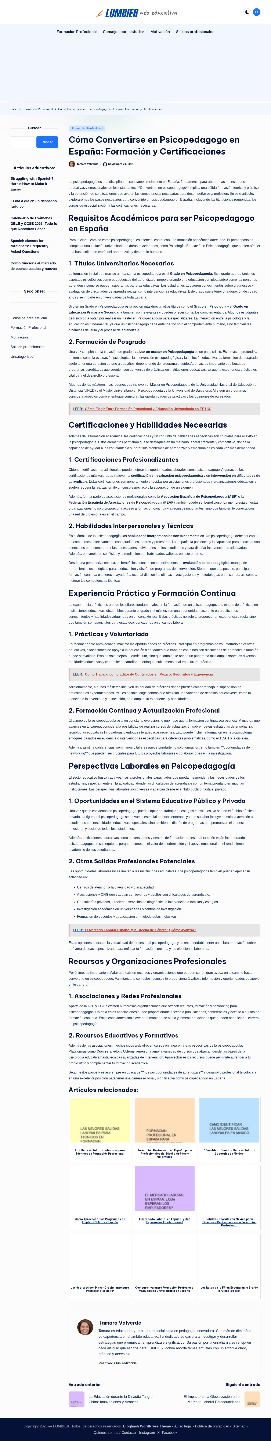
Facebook (169, 1433)
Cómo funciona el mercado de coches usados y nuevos (34, 266)
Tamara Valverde (119, 1322)
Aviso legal (183, 1426)
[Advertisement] (135, 71)
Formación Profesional (87, 128)
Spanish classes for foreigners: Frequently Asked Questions (29, 246)
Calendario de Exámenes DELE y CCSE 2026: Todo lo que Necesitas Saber (34, 223)
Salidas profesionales (27, 347)
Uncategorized (22, 357)
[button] (117, 1363)
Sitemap (238, 1426)
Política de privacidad (212, 1426)
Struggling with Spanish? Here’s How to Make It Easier (32, 184)
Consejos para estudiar (29, 318)
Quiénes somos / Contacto (115, 1433)
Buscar (34, 128)
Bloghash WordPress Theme (147, 1426)
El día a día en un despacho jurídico (34, 204)
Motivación (19, 337)
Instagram (147, 1433)
